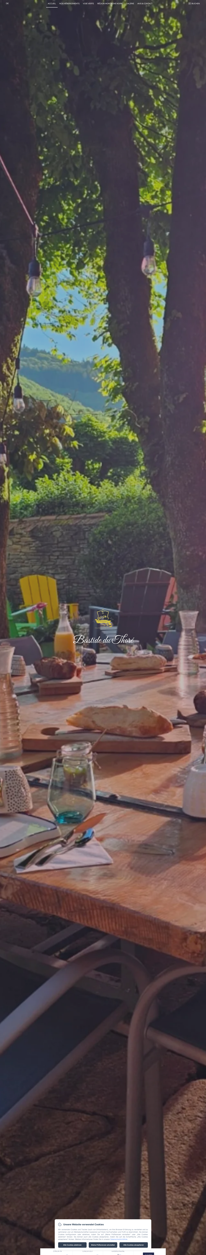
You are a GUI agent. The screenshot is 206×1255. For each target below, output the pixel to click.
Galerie (130, 3)
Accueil (52, 3)
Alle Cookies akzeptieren (133, 1245)
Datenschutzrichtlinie (118, 1239)
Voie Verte (88, 3)
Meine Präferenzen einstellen (103, 1245)
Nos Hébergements (69, 3)
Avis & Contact (144, 3)
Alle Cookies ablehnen (72, 1245)
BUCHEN (196, 3)
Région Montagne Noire (110, 3)
